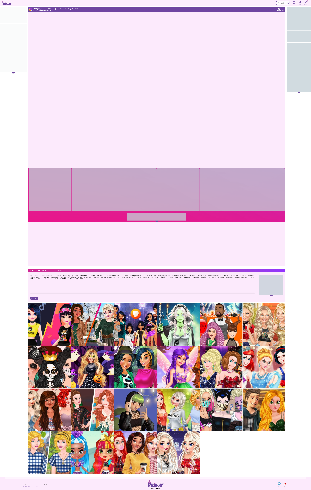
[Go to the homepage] (5, 3)
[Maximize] (279, 9)
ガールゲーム (36, 10)
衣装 (41, 10)
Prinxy (24, 482)
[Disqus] (157, 244)
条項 (37, 486)
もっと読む (34, 298)
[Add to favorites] (283, 9)
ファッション (50, 10)
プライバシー (31, 486)
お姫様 (44, 10)
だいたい (25, 486)
